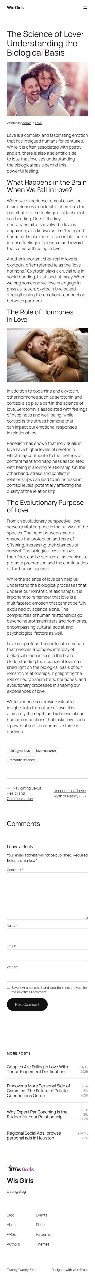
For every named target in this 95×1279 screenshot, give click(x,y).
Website (12, 967)
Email (12, 946)
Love (38, 123)
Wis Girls (15, 7)
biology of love (19, 750)
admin (26, 123)
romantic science (22, 760)
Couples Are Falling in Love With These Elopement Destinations (37, 1069)
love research (46, 750)
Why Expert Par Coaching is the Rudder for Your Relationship (37, 1114)
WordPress (80, 1269)
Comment (15, 869)
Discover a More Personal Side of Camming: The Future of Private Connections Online (38, 1090)
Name (12, 925)
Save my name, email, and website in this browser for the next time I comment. (49, 989)
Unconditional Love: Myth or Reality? (69, 793)
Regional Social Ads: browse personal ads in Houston (34, 1135)
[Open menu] (85, 7)
